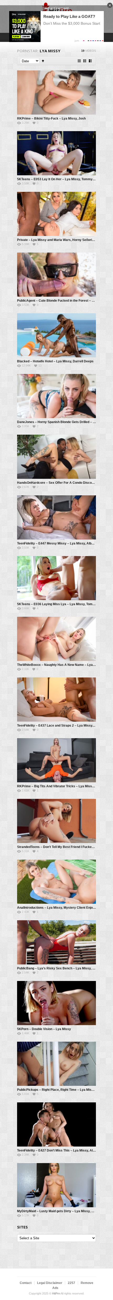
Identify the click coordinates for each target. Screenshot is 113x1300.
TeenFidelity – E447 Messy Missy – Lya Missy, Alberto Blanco (63, 543)
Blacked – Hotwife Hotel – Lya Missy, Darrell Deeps (55, 361)
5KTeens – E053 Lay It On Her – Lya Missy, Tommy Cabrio (60, 179)
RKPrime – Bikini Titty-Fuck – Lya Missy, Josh (51, 118)
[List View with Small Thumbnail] (85, 61)
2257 (71, 1283)
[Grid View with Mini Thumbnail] (79, 61)
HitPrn (56, 1293)
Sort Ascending (43, 61)
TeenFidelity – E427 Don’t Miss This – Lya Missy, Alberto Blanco (64, 1150)
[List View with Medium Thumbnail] (90, 61)
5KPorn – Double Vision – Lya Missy (44, 1029)
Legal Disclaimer (49, 1283)
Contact (26, 1283)
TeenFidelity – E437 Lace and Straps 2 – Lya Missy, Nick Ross (63, 725)
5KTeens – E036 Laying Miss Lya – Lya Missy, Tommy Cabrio (62, 604)
